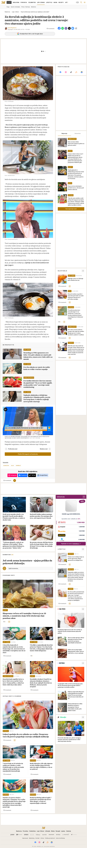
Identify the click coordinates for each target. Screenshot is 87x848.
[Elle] (32, 835)
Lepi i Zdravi (15, 12)
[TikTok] (71, 72)
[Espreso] (26, 835)
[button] (50, 28)
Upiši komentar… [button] (13, 568)
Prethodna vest (12, 449)
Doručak (6, 465)
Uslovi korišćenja (60, 838)
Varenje (18, 465)
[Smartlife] (51, 835)
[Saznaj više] (83, 609)
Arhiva (42, 838)
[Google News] (81, 72)
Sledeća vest (44, 449)
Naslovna (7, 12)
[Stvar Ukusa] (74, 835)
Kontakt (37, 838)
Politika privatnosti (50, 838)
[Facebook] (60, 72)
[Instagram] (65, 72)
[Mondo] (19, 835)
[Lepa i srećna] (44, 835)
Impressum (25, 838)
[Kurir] (12, 835)
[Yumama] (65, 835)
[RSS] (76, 72)
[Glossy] (38, 835)
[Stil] (3, 2)
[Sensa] (58, 835)
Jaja (12, 465)
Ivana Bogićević (11, 27)
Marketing (31, 838)
